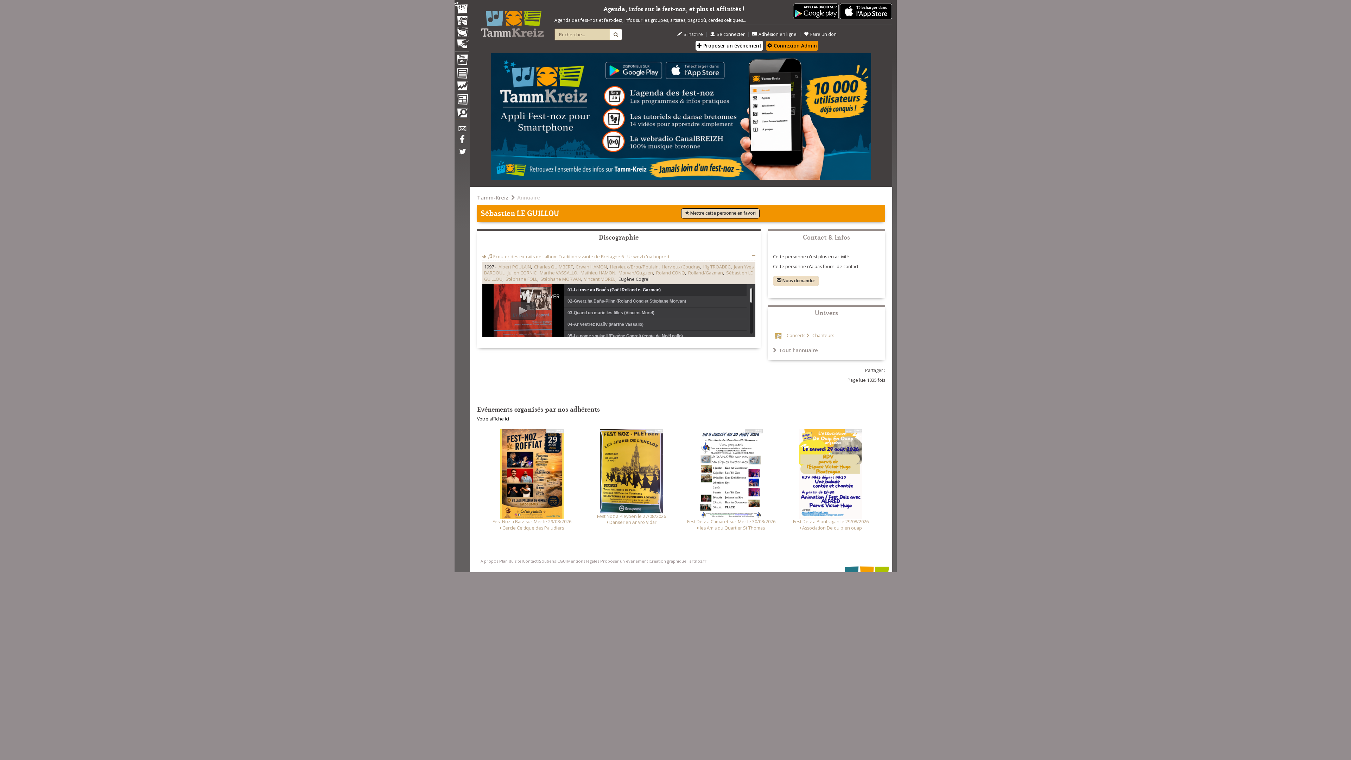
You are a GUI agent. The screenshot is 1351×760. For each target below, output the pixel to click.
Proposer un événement (624, 561)
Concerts (796, 335)
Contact (530, 561)
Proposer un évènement (732, 45)
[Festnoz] (462, 8)
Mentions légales (583, 561)
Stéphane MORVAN (560, 279)
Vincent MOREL (599, 279)
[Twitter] (462, 155)
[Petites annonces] (462, 114)
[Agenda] (462, 61)
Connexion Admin (794, 45)
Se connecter (731, 34)
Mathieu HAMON (598, 273)
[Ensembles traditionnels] (462, 41)
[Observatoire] (462, 87)
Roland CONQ (670, 273)
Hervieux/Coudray (681, 267)
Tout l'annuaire (798, 350)
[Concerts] (462, 21)
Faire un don (823, 34)
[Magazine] (462, 100)
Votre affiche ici (493, 419)
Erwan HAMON (591, 267)
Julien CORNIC (522, 273)
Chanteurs (822, 335)
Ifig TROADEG (717, 267)
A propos (489, 561)
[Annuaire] (462, 74)
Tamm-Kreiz (492, 197)
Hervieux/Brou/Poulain (634, 267)
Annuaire (528, 197)
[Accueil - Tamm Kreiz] (512, 21)
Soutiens (547, 561)
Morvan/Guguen (636, 273)
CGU (561, 561)
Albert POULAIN (515, 267)
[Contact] (462, 130)
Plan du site (510, 561)
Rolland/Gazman (705, 273)
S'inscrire (693, 34)
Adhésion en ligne (778, 34)
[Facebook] (462, 141)
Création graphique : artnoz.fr (677, 561)
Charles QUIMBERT (553, 267)
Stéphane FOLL (521, 279)
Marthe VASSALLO (558, 273)
